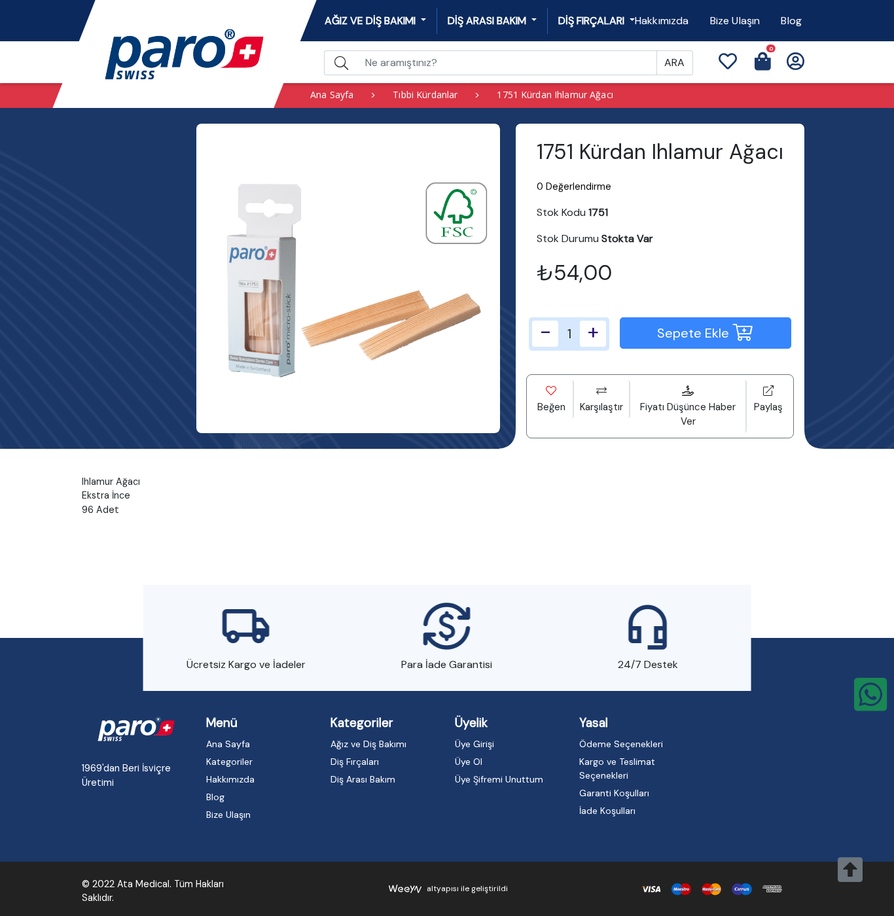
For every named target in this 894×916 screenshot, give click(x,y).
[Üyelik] (795, 62)
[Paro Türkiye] (136, 729)
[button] (727, 62)
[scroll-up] (850, 877)
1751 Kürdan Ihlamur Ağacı (555, 94)
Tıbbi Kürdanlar (425, 94)
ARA (674, 62)
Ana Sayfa (331, 94)
